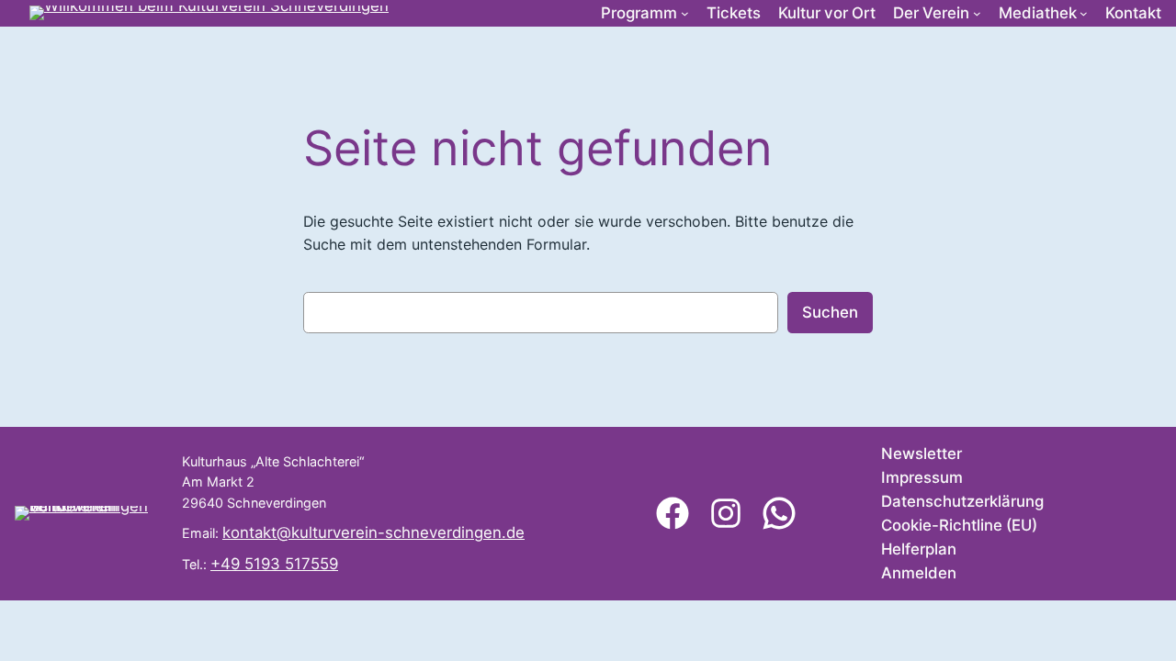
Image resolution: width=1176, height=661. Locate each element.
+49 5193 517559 (274, 564)
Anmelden (918, 573)
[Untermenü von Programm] (685, 13)
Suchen (830, 312)
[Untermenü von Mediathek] (1084, 13)
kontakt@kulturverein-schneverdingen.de (373, 532)
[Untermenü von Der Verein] (977, 13)
